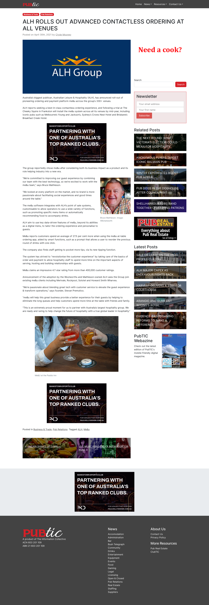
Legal (111, 571)
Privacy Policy (158, 537)
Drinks (111, 551)
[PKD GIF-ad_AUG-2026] (76, 142)
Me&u (87, 429)
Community (114, 547)
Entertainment (115, 554)
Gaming (112, 568)
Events (111, 561)
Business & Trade (31, 14)
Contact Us (175, 4)
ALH (80, 429)
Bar (109, 540)
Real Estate (114, 585)
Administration (116, 537)
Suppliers (113, 592)
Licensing (113, 575)
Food (110, 564)
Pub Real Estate (159, 548)
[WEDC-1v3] (160, 56)
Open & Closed (116, 578)
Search (137, 80)
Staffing (112, 588)
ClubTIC (155, 551)
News (147, 4)
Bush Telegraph (116, 544)
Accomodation (116, 534)
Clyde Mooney (63, 34)
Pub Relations (47, 14)
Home (138, 4)
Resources (159, 4)
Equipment (113, 557)
